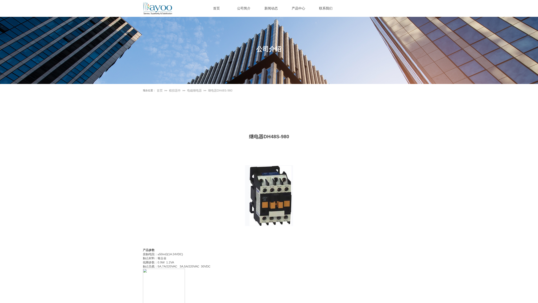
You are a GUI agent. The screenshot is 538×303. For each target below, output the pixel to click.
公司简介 (244, 8)
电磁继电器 (194, 90)
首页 (160, 90)
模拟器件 (175, 90)
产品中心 (298, 8)
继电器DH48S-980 (220, 90)
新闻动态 (271, 8)
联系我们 (325, 8)
